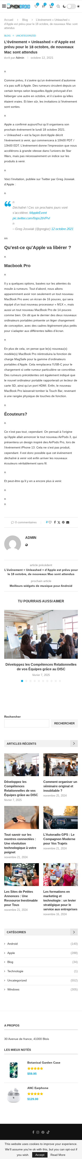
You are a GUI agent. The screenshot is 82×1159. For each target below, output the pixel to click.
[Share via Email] (67, 522)
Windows (42, 989)
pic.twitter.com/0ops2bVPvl (31, 218)
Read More (57, 1154)
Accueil (8, 19)
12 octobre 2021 (62, 229)
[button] (7, 645)
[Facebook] (33, 1132)
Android (42, 943)
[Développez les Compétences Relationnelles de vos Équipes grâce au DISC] (41, 634)
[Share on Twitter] (58, 522)
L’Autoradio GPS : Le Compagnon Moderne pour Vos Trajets (59, 839)
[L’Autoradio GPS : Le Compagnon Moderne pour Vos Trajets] (60, 817)
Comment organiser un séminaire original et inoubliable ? (60, 786)
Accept (39, 1154)
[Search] (58, 6)
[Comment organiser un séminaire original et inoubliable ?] (60, 764)
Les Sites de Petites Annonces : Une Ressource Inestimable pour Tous (21, 898)
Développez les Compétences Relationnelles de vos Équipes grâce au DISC (21, 788)
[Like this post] (50, 522)
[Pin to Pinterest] (63, 522)
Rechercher (12, 716)
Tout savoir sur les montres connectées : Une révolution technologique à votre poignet (20, 843)
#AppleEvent (38, 212)
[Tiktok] (48, 1132)
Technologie (42, 971)
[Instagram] (37, 1132)
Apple (42, 953)
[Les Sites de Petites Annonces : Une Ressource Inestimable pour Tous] (21, 874)
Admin (20, 57)
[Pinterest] (42, 1132)
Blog (25, 19)
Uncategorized (42, 980)
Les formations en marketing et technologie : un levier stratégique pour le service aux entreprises (60, 900)
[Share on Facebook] (55, 522)
